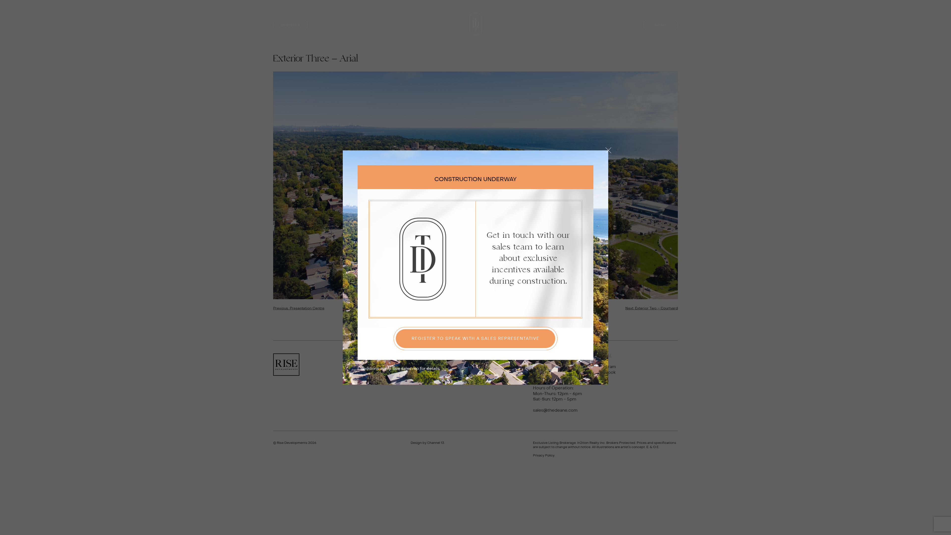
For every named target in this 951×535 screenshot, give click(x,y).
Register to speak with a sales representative (475, 338)
